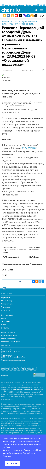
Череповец (5, 307)
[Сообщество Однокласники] (12, 15)
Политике (7, 456)
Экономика (5, 321)
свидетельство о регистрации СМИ (25, 390)
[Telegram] (39, 281)
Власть (3, 318)
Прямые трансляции (9, 335)
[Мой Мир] (43, 281)
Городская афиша (8, 332)
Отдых (3, 324)
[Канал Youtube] (16, 15)
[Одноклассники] (36, 281)
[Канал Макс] (24, 16)
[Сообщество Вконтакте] (7, 369)
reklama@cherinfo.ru (18, 357)
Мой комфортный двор (10, 341)
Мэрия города (7, 301)
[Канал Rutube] (20, 15)
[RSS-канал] (31, 369)
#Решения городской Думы (21, 24)
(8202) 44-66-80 (6, 352)
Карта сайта (5, 298)
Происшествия (7, 315)
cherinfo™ (11, 421)
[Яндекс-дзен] (35, 369)
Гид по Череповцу (8, 338)
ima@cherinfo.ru (17, 352)
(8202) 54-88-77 (6, 357)
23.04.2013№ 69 (29, 148)
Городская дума (7, 304)
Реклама (4, 375)
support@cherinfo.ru (18, 360)
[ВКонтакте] (33, 281)
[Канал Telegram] (27, 369)
